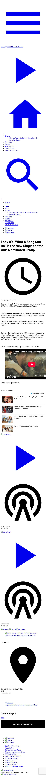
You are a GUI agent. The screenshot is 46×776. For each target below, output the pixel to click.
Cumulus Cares (14, 140)
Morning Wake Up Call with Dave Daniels (23, 138)
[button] (23, 399)
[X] (8, 230)
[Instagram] (9, 232)
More (2, 718)
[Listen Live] (23, 456)
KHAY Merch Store (11, 150)
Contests (8, 142)
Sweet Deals (9, 148)
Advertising (9, 146)
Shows (7, 136)
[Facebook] (9, 228)
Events (7, 144)
